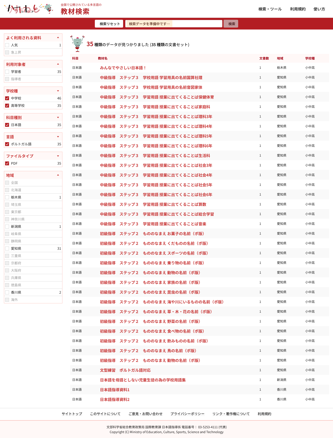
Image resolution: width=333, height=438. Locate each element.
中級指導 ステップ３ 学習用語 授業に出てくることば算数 (153, 204)
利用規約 (298, 9)
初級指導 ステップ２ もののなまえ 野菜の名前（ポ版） (151, 321)
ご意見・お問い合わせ (145, 413)
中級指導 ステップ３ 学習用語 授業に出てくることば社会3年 (156, 165)
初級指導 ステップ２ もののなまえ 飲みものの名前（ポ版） (155, 341)
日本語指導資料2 (114, 399)
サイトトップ (72, 413)
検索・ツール (270, 9)
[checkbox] (7, 45)
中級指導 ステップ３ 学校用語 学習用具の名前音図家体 (151, 87)
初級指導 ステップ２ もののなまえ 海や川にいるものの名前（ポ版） (163, 302)
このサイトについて (105, 413)
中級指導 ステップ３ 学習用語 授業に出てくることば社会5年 (156, 185)
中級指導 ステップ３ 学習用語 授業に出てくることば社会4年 (156, 175)
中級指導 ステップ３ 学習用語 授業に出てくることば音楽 (153, 224)
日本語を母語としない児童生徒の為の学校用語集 (143, 380)
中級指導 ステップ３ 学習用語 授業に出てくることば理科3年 (156, 116)
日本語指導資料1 (114, 389)
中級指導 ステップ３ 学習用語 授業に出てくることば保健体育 (157, 97)
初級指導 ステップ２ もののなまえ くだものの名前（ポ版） (155, 243)
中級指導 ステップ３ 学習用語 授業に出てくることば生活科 (155, 155)
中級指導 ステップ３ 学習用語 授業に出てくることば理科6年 (156, 146)
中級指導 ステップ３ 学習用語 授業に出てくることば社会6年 (156, 194)
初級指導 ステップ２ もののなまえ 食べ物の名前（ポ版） (153, 331)
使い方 (319, 9)
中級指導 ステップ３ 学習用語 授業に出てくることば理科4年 (156, 126)
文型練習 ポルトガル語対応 (125, 370)
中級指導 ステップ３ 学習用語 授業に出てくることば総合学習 (157, 214)
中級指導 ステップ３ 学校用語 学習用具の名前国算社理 (151, 77)
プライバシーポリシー (187, 413)
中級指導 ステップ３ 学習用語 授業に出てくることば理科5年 (156, 136)
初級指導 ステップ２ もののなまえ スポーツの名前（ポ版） (155, 253)
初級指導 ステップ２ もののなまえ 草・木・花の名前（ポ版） (157, 311)
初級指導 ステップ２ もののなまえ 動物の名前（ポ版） (151, 272)
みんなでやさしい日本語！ (123, 67)
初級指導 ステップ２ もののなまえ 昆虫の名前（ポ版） (151, 292)
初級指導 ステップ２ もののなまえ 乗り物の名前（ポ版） (153, 263)
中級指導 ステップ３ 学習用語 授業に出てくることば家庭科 (155, 107)
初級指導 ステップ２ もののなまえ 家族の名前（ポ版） (151, 282)
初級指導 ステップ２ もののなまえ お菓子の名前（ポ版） (153, 233)
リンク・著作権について (231, 413)
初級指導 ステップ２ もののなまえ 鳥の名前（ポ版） (149, 350)
